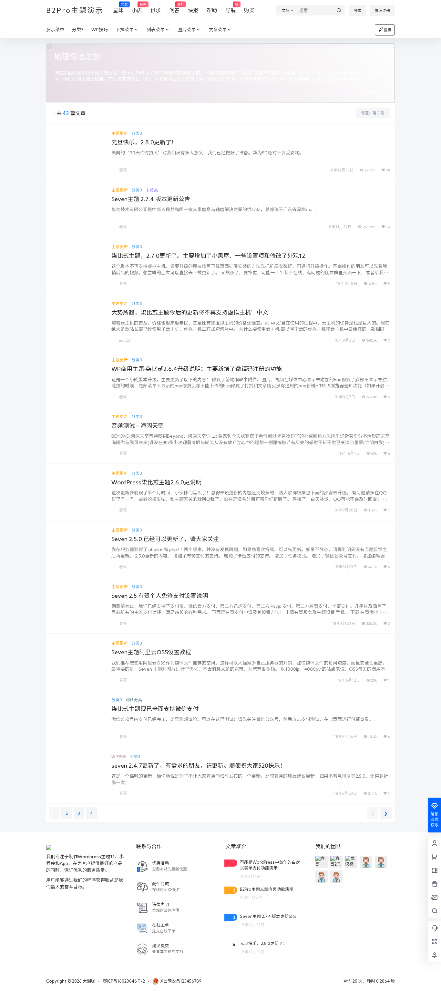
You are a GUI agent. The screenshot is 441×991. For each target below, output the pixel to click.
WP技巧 (119, 756)
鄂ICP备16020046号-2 (124, 981)
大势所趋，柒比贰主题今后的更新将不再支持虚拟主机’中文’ (192, 312)
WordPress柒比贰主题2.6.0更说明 (156, 482)
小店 (137, 8)
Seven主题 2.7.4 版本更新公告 (150, 199)
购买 (249, 10)
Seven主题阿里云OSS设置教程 (151, 652)
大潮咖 (88, 981)
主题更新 (119, 133)
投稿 (387, 30)
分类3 (136, 133)
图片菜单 (187, 29)
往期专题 (373, 91)
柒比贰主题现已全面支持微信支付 (155, 709)
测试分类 (134, 700)
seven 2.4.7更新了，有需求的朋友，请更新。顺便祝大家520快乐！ (198, 765)
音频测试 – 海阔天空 (137, 425)
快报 (193, 10)
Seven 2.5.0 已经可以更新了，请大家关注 (165, 539)
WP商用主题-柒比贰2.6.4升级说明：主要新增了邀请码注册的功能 (196, 369)
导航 (230, 8)
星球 (118, 8)
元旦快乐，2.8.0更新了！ (144, 142)
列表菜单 (156, 29)
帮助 (212, 10)
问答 (174, 8)
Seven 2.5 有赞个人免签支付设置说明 (159, 595)
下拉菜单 (125, 29)
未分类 (152, 190)
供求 (155, 10)
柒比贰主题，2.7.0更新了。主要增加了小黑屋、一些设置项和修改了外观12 (208, 255)
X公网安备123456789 (180, 981)
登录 (358, 10)
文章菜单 (218, 29)
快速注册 (382, 10)
